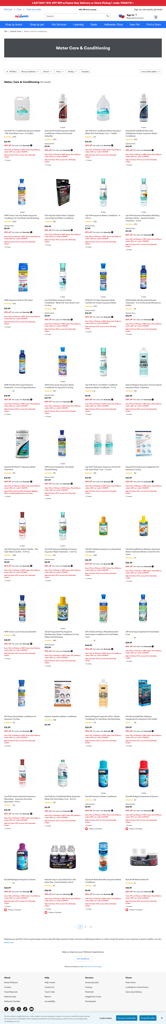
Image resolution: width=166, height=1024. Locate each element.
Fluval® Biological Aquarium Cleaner (19, 879)
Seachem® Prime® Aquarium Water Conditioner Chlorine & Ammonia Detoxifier (60, 133)
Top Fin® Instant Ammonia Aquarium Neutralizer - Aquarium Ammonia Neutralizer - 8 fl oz (19, 799)
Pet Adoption (90, 1001)
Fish (5, 31)
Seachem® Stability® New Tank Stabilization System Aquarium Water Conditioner (141, 133)
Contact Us (49, 987)
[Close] (162, 1018)
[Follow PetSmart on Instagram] (12, 1009)
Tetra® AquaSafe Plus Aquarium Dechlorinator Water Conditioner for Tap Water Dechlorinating (62, 634)
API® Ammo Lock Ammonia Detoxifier (20, 632)
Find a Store (131, 982)
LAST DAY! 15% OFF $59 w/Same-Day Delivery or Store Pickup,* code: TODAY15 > (83, 2)
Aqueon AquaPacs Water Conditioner (61, 716)
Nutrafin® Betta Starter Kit (137, 879)
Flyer (19, 9)
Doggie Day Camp (93, 996)
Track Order (50, 992)
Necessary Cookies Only (127, 1018)
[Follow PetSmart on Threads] (19, 1009)
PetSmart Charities (12, 1001)
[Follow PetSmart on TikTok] (25, 1009)
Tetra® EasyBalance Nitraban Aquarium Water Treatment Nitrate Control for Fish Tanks (143, 552)
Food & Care (15, 31)
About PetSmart (11, 982)
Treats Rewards (10, 992)
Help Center (50, 982)
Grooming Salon (92, 982)
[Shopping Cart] (159, 17)
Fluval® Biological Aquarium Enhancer (142, 796)
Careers (7, 987)
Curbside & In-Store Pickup (137, 987)
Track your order (33, 9)
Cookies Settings (105, 1018)
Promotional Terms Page (92, 966)
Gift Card (8, 9)
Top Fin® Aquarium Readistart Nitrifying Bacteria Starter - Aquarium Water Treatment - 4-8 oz (142, 218)
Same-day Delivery (134, 992)
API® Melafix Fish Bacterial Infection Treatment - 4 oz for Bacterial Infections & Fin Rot (143, 303)
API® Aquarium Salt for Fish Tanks (18, 300)
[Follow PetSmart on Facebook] (6, 1009)
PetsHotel (89, 992)
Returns (48, 996)
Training (88, 987)
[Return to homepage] (22, 16)
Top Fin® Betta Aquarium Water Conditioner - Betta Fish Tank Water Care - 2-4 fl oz (62, 303)
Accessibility (50, 1001)
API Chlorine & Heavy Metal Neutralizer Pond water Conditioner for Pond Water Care (101, 634)
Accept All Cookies (148, 1018)
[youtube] (31, 1009)
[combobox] (78, 16)
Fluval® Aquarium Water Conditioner (101, 796)
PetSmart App (10, 996)
